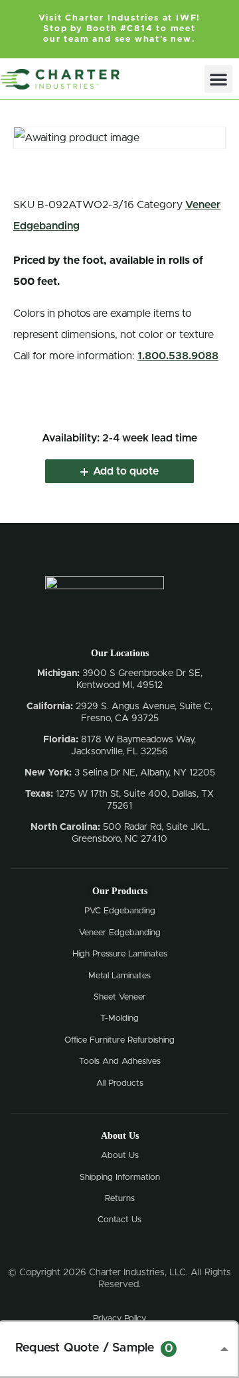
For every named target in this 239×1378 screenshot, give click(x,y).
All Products (119, 1083)
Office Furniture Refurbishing (119, 1040)
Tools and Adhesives (120, 1061)
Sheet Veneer (120, 997)
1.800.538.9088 (177, 356)
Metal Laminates (119, 976)
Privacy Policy (119, 1318)
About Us (120, 1155)
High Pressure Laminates (119, 954)
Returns (120, 1198)
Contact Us (119, 1220)
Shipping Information (120, 1177)
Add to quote (126, 471)
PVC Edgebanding (119, 911)
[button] (218, 79)
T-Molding (119, 1018)
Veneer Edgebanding (120, 933)
